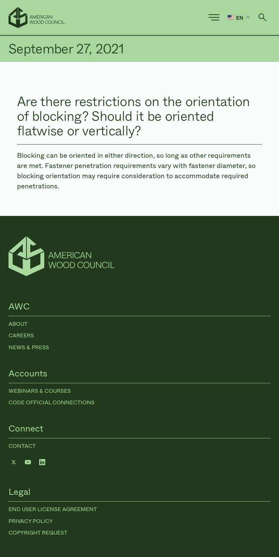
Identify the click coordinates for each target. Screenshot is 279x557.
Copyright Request (38, 533)
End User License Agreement (53, 509)
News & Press (29, 347)
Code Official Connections (52, 402)
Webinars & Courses (40, 391)
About (18, 324)
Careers (21, 335)
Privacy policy (31, 521)
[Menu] (214, 17)
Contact (22, 446)
